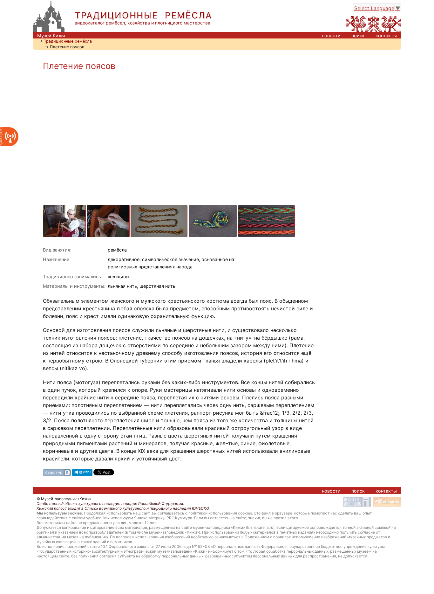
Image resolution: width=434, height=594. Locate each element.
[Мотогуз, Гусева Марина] (159, 208)
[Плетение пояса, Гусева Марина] (65, 208)
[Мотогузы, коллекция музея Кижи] (267, 208)
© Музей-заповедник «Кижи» (64, 498)
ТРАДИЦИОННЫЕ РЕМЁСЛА (143, 15)
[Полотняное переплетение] (109, 208)
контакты (386, 35)
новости (331, 35)
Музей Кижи (51, 35)
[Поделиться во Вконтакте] (57, 472)
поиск (358, 35)
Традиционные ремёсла (68, 41)
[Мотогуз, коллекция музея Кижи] (213, 208)
